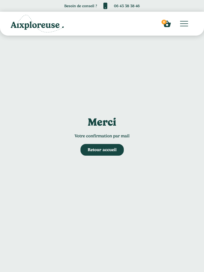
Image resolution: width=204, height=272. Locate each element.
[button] (167, 23)
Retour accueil (102, 149)
